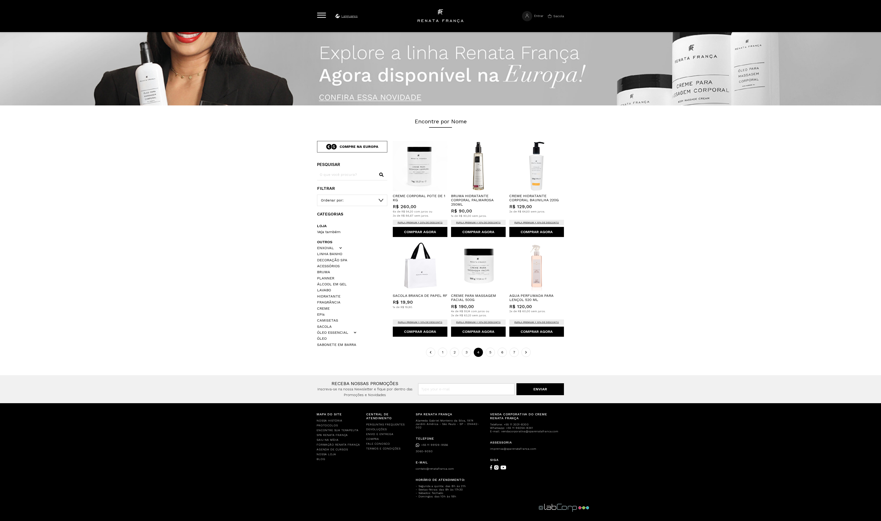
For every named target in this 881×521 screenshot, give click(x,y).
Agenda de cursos (332, 449)
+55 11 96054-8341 (519, 428)
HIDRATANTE (328, 296)
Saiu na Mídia (328, 439)
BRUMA (323, 272)
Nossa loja (326, 454)
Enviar (540, 389)
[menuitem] (339, 420)
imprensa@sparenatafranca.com (513, 448)
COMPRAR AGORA (420, 232)
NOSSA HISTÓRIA (329, 420)
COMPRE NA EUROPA (359, 146)
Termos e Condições (383, 448)
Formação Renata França (338, 444)
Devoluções (376, 429)
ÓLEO (322, 338)
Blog (321, 459)
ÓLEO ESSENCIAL (332, 333)
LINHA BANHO (329, 254)
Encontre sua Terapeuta (337, 430)
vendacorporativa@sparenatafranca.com (529, 431)
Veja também (328, 232)
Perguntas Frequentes (385, 424)
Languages (349, 16)
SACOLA (324, 327)
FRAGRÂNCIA (328, 302)
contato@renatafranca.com (435, 468)
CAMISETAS (327, 320)
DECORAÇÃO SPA (332, 260)
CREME (323, 308)
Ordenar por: (332, 200)
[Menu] (321, 15)
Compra (372, 439)
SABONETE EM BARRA (336, 345)
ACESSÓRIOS (328, 266)
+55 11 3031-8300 (516, 424)
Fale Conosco (378, 443)
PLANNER (325, 278)
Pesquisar (328, 164)
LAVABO (324, 290)
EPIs (321, 314)
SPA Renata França (332, 435)
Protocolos (327, 425)
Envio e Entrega (379, 434)
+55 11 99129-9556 (434, 445)
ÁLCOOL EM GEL (332, 284)
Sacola (558, 16)
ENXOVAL (325, 248)
